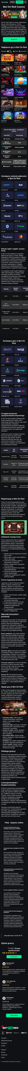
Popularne (3, 51)
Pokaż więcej (14, 1015)
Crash (16, 51)
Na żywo (10, 51)
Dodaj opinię (14, 956)
